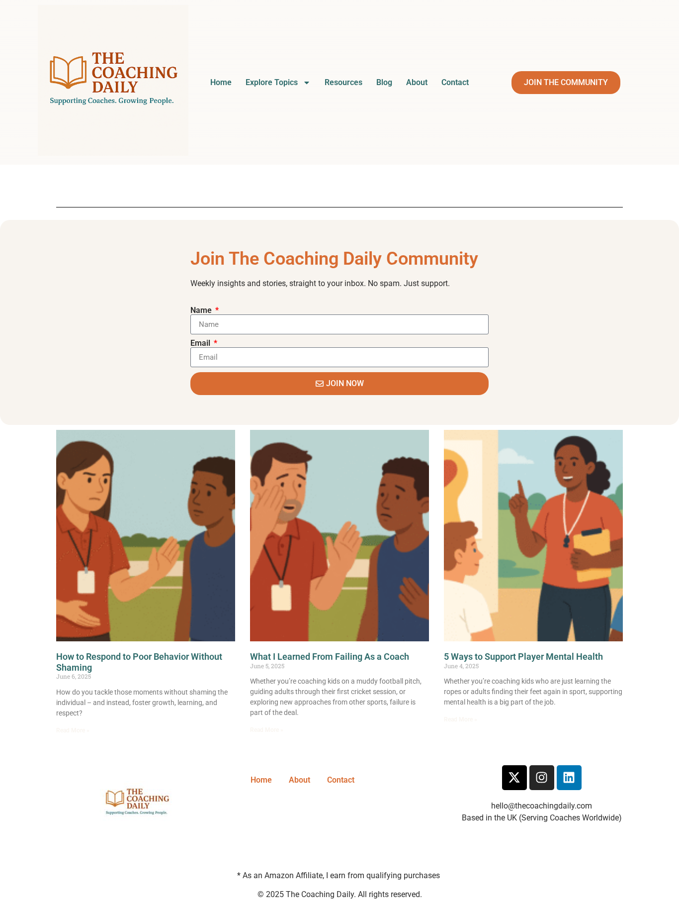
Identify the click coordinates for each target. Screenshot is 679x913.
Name (202, 310)
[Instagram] (541, 777)
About (416, 82)
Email (201, 343)
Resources (343, 82)
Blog (384, 82)
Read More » (72, 730)
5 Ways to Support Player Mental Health (523, 656)
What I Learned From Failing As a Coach (329, 656)
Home (221, 82)
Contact (455, 82)
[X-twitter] (514, 777)
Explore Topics (272, 82)
